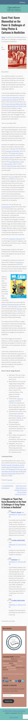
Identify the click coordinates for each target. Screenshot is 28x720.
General (10, 480)
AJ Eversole (19, 665)
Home (3, 37)
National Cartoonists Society (10, 304)
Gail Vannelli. (12, 669)
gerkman (14, 559)
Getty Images (8, 164)
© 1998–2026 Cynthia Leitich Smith (14, 711)
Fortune (11, 177)
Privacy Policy (14, 717)
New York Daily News (13, 166)
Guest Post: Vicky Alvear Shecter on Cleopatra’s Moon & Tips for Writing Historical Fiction (20, 490)
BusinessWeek (6, 207)
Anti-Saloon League (7, 157)
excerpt (12, 469)
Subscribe (8, 701)
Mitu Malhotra (11, 667)
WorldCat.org (18, 416)
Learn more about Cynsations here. (13, 674)
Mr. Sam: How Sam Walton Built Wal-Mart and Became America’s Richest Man (13, 471)
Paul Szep (19, 309)
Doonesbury (20, 262)
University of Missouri (15, 239)
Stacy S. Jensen (16, 512)
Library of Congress (17, 153)
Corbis (22, 162)
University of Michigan (12, 151)
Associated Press (14, 162)
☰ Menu (22, 2)
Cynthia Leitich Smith (18, 540)
